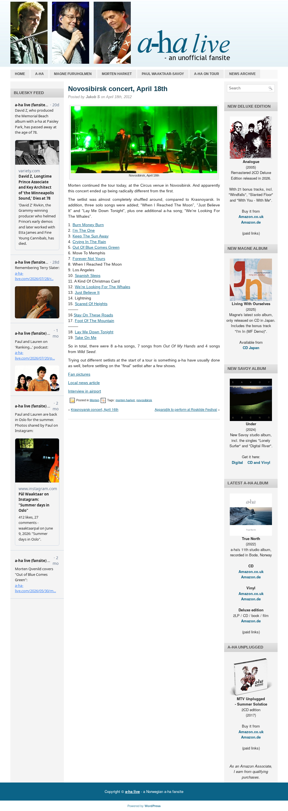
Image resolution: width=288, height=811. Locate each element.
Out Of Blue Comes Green (96, 247)
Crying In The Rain (89, 241)
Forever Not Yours (89, 258)
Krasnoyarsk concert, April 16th (94, 409)
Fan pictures (79, 374)
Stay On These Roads (93, 315)
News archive (242, 74)
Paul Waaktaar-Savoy (163, 74)
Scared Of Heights (91, 303)
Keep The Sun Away (91, 236)
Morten (94, 400)
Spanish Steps (87, 275)
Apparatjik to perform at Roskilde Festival (186, 409)
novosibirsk (144, 400)
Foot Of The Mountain (94, 320)
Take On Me (85, 337)
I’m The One (84, 230)
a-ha (39, 74)
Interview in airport (84, 391)
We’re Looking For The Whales (102, 287)
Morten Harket (117, 74)
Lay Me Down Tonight (94, 332)
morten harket (125, 400)
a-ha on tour (206, 74)
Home (20, 74)
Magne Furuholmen (73, 74)
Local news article (84, 382)
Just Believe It (87, 292)
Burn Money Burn (88, 224)
